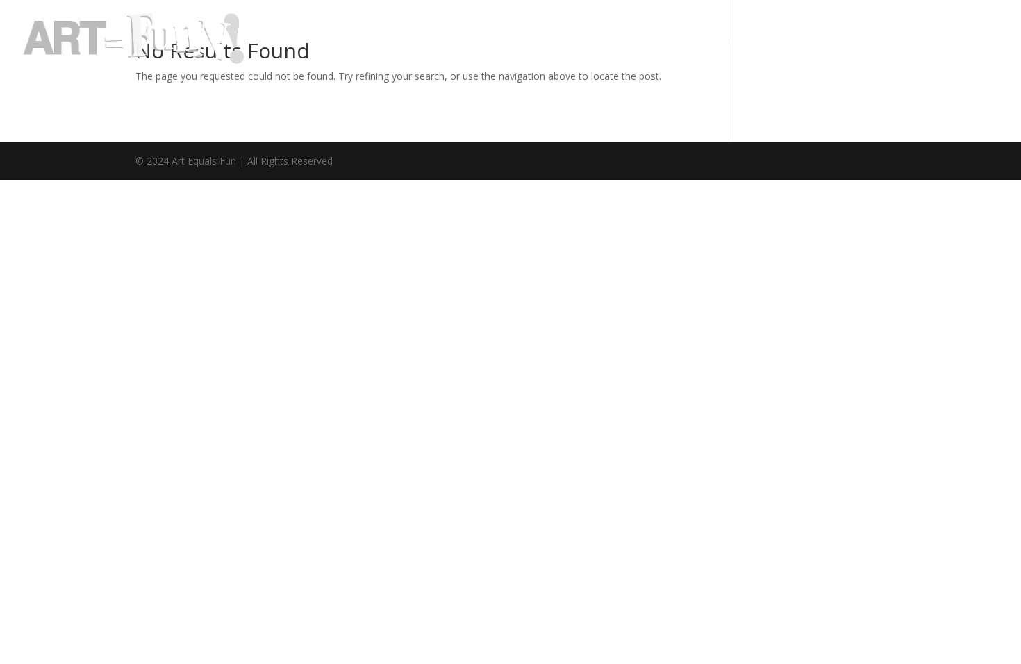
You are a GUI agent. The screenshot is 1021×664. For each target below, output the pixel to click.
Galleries (729, 39)
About (658, 39)
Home (600, 39)
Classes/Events (843, 39)
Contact (941, 39)
